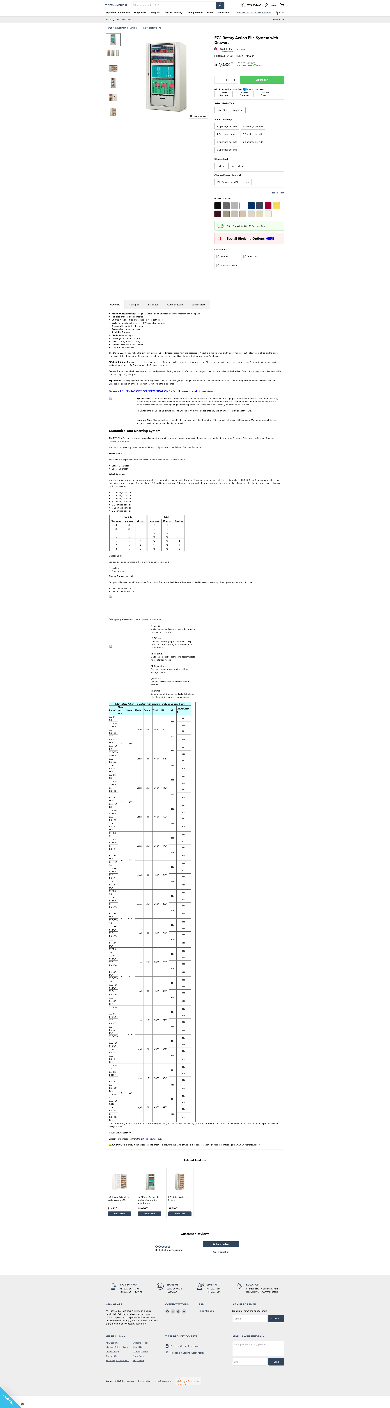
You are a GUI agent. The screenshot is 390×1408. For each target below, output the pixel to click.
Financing (110, 19)
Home (109, 28)
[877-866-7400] (126, 1288)
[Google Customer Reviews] (188, 1381)
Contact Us (111, 1356)
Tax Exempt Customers (117, 1360)
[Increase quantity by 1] (234, 80)
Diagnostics (140, 12)
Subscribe (276, 1318)
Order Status (278, 19)
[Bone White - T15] (259, 214)
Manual (224, 256)
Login (201, 1310)
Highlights (134, 304)
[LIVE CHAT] (209, 1288)
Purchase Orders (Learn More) (185, 1346)
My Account (111, 1342)
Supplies (155, 12)
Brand (210, 12)
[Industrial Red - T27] (268, 205)
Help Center (138, 1360)
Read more (140, 1323)
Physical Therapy (173, 12)
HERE (270, 238)
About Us (137, 1347)
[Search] (220, 5)
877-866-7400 (254, 5)
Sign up (210, 1310)
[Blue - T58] (251, 205)
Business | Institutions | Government (254, 12)
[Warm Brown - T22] (234, 214)
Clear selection (277, 193)
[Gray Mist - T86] (251, 214)
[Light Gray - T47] (234, 205)
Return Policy (112, 1351)
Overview (115, 304)
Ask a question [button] (221, 1252)
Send (276, 1361)
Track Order (138, 1356)
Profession (223, 12)
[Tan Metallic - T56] (226, 214)
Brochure (252, 256)
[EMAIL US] (169, 1288)
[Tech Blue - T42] (259, 205)
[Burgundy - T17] (217, 214)
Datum (242, 49)
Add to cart (262, 80)
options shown (116, 441)
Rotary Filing (155, 28)
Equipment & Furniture (118, 12)
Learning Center (140, 1351)
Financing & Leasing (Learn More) (187, 1352)
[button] (10, 1397)
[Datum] (224, 49)
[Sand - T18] (242, 214)
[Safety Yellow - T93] (276, 205)
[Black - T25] (217, 205)
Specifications (198, 304)
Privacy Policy (144, 1381)
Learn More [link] (259, 89)
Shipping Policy (140, 1342)
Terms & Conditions (162, 1381)
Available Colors (229, 265)
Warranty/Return (175, 304)
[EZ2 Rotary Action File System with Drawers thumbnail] (113, 39)
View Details (119, 1213)
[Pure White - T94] (242, 205)
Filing (143, 28)
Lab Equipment (195, 12)
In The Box (153, 304)
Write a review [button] (221, 1244)
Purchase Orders (124, 19)
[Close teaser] (22, 1404)
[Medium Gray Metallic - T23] (226, 205)
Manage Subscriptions (117, 1347)
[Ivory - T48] (268, 214)
